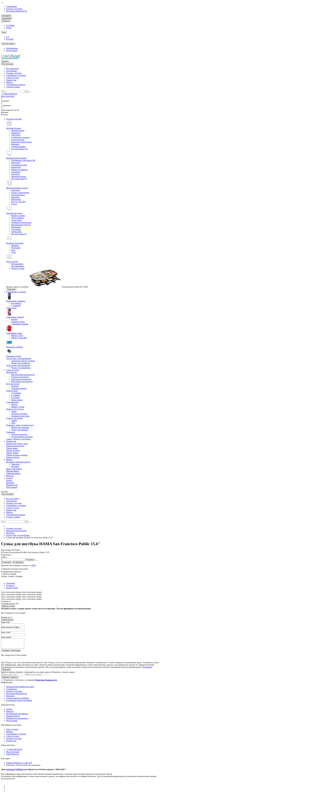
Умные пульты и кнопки (16, 455)
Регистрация (11, 50)
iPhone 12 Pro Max (19, 338)
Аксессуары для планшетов (18, 365)
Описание (10, 583)
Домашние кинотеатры (21, 222)
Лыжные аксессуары (20, 416)
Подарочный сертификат (17, 714)
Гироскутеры (11, 391)
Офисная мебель (13, 473)
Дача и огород (12, 729)
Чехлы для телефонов (20, 363)
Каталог (5, 61)
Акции (9, 480)
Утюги (14, 204)
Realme (14, 319)
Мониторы (16, 167)
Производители (13, 716)
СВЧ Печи (15, 135)
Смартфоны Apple (14, 333)
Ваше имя (5, 622)
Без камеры (16, 303)
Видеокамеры (17, 264)
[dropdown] (2, 2)
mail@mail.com (12, 754)
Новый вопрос (7, 620)
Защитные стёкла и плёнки (23, 361)
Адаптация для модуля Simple (19, 700)
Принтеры (15, 163)
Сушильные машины (20, 137)
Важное (9, 478)
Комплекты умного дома (17, 443)
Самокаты (10, 432)
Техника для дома (14, 73)
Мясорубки (16, 199)
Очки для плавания (19, 430)
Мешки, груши (17, 407)
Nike (13, 423)
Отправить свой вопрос (11, 651)
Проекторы (16, 227)
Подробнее (11, 289)
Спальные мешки (18, 388)
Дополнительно (8, 705)
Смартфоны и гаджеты (16, 75)
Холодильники (17, 140)
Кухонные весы (18, 195)
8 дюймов (15, 397)
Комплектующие (18, 176)
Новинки (10, 483)
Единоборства (12, 402)
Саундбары (16, 229)
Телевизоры (16, 232)
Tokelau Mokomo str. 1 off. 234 (19, 763)
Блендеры (15, 190)
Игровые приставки (15, 243)
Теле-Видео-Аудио (14, 213)
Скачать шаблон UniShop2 (17, 698)
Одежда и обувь (13, 87)
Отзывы (10, 585)
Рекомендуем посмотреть (17, 718)
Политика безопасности (16, 11)
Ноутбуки (15, 174)
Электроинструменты (15, 85)
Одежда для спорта (14, 418)
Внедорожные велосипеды (23, 374)
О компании (11, 6)
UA (7, 37)
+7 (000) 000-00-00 (9, 94)
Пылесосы (15, 133)
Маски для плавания (20, 427)
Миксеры (15, 197)
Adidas (14, 420)
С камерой (15, 306)
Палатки (15, 386)
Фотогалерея (11, 487)
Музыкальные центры (21, 225)
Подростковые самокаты (22, 437)
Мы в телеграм (7, 96)
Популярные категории (11, 725)
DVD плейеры (17, 218)
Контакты (10, 696)
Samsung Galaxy (18, 322)
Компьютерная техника (16, 158)
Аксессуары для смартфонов (18, 358)
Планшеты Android (14, 347)
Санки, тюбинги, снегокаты (18, 439)
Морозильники (17, 130)
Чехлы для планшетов (20, 368)
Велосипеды (11, 372)
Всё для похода (12, 384)
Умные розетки (12, 457)
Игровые (15, 466)
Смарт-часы (11, 308)
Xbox (13, 252)
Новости (10, 476)
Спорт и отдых (12, 78)
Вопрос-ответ (12, 588)
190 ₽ (33, 565)
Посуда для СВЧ (18, 202)
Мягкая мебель (12, 471)
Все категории (12, 68)
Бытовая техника (13, 128)
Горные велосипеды (20, 377)
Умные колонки (13, 450)
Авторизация (12, 48)
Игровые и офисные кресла (18, 462)
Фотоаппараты (17, 266)
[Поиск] (30, 522)
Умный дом (11, 80)
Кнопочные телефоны (15, 301)
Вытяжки (15, 144)
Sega (13, 250)
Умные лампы (12, 453)
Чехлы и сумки (17, 268)
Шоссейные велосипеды (22, 381)
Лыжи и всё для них (15, 409)
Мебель (9, 82)
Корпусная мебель (14, 469)
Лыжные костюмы (19, 414)
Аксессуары (16, 220)
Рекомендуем (12, 485)
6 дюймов (15, 395)
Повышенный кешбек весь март (20, 687)
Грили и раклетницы (20, 192)
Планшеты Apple (13, 356)
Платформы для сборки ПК (23, 160)
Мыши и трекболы (19, 169)
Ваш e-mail (5, 632)
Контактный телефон (10, 627)
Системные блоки (19, 165)
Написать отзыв (8, 606)
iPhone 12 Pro (17, 335)
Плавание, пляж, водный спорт (19, 425)
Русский (9, 39)
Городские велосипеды (21, 379)
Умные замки (12, 448)
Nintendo (15, 245)
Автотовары (11, 71)
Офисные (15, 464)
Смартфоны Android (15, 317)
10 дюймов (16, 393)
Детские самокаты (19, 434)
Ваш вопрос (6, 637)
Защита (14, 404)
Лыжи (14, 411)
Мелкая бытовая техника (17, 188)
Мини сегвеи (17, 400)
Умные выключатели (15, 446)
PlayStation (15, 248)
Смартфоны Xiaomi (19, 324)
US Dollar (10, 25)
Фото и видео (12, 261)
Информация (6, 682)
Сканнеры (15, 172)
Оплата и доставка (14, 9)
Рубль (8, 28)
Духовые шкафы (18, 146)
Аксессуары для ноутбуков (17, 535)
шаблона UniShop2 (15, 769)
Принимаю (6, 670)
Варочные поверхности (21, 142)
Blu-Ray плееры (18, 215)
